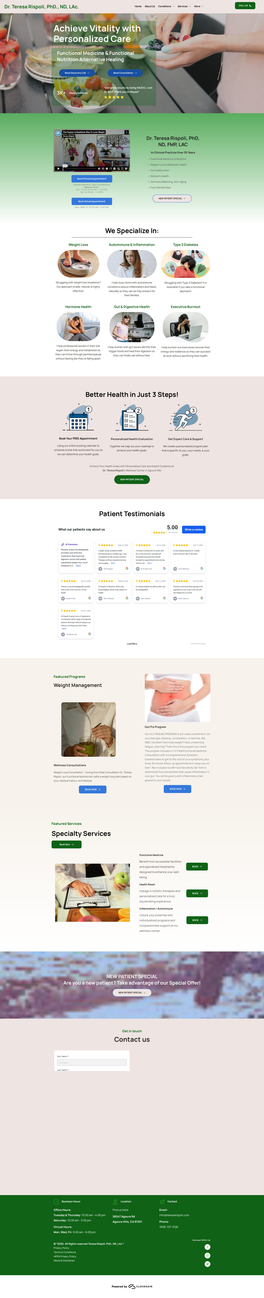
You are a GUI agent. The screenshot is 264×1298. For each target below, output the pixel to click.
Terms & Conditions (65, 1252)
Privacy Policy (61, 1247)
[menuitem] (138, 6)
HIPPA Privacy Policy (65, 1256)
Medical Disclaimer (64, 1260)
